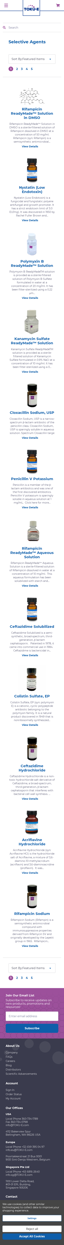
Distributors (13, 1069)
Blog (9, 1065)
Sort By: (17, 59)
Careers (10, 1061)
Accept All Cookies (32, 1236)
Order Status (14, 1094)
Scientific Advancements (21, 1073)
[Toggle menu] (5, 5)
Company (12, 1052)
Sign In (10, 1090)
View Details (30, 146)
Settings (32, 1218)
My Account (13, 1098)
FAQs (9, 1056)
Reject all (32, 1229)
